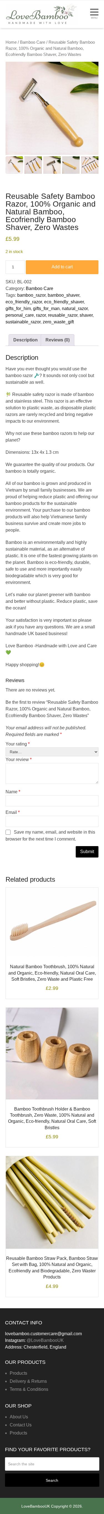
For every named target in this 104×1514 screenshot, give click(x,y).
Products (18, 1373)
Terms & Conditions (29, 1389)
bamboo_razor (31, 295)
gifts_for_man (46, 308)
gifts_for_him (18, 308)
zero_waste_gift (58, 321)
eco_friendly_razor (24, 301)
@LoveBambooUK (45, 1340)
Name (13, 791)
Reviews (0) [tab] (57, 340)
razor (41, 315)
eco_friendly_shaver (64, 301)
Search (52, 1480)
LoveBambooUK (35, 1506)
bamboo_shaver (63, 295)
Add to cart (62, 266)
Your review (19, 759)
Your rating (18, 744)
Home (11, 42)
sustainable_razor (23, 321)
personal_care (20, 315)
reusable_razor (62, 315)
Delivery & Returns (28, 1381)
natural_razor (75, 308)
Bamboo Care (32, 42)
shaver (86, 315)
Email (13, 812)
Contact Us (21, 1425)
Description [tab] (25, 340)
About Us (19, 1416)
